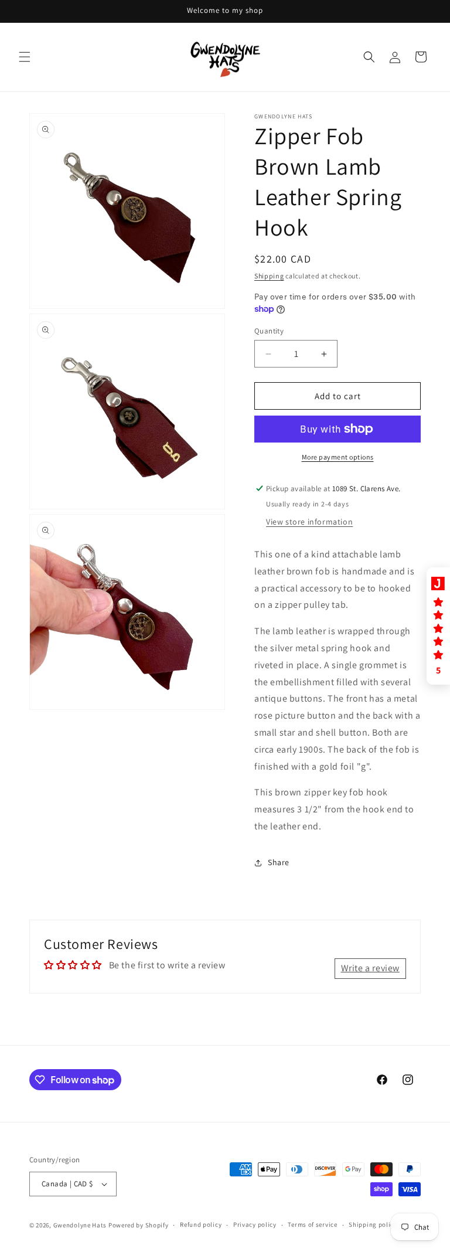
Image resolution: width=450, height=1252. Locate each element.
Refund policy (200, 1224)
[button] (25, 57)
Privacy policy (255, 1224)
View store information (309, 521)
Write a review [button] (370, 968)
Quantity (269, 331)
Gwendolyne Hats (80, 1225)
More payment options (338, 457)
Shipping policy (373, 1224)
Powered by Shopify (138, 1225)
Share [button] (278, 862)
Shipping (269, 275)
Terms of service (312, 1224)
